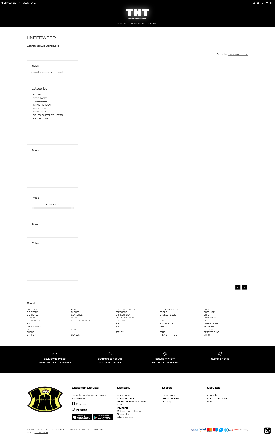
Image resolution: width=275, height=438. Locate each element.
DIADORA (31, 318)
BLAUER (75, 312)
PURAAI (31, 332)
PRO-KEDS (209, 329)
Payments (122, 408)
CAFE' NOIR (209, 312)
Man (119, 23)
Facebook (81, 404)
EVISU (207, 321)
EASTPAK (120, 321)
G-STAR (119, 324)
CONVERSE (76, 315)
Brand (153, 23)
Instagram (81, 410)
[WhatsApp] (267, 432)
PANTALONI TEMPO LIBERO (48, 115)
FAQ (119, 405)
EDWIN (163, 321)
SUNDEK (75, 335)
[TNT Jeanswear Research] (137, 18)
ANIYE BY (208, 309)
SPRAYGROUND (211, 332)
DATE (206, 315)
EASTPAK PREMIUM (80, 321)
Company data (70, 429)
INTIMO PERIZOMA (42, 105)
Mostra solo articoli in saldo (48, 72)
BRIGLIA (163, 312)
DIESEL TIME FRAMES (125, 318)
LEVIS (74, 329)
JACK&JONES (34, 326)
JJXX (118, 326)
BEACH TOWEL (41, 118)
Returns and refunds (129, 411)
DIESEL (163, 318)
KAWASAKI (209, 326)
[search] (253, 3)
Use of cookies (170, 398)
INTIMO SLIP (39, 108)
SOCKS (37, 94)
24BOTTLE (32, 309)
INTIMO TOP (39, 112)
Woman (135, 23)
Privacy (166, 401)
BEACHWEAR (40, 98)
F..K (28, 324)
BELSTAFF (32, 312)
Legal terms (168, 395)
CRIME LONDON (122, 315)
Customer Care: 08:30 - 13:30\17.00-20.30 (131, 400)
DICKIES (75, 318)
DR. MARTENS (210, 318)
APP (209, 401)
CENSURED (32, 315)
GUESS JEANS (211, 324)
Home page (123, 395)
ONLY (162, 329)
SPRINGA (31, 335)
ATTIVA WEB (41, 433)
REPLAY (119, 332)
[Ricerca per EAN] (270, 3)
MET (117, 329)
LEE (29, 329)
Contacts (212, 395)
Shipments (123, 414)
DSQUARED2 (33, 321)
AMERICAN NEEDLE (169, 309)
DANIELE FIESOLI (168, 315)
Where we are (125, 417)
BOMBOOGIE (121, 312)
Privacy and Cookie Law (91, 429)
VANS (207, 335)
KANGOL (164, 326)
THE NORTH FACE (168, 335)
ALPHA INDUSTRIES (125, 309)
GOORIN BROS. (167, 324)
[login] (257, 3)
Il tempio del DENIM (217, 398)
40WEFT (75, 309)
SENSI (163, 332)
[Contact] (261, 3)
